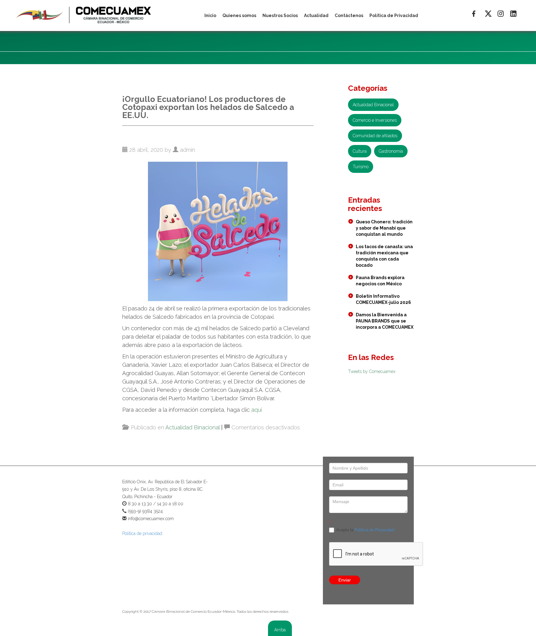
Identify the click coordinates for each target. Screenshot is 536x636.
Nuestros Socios (280, 15)
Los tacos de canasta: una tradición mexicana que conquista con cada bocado (384, 256)
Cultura (360, 151)
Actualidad (316, 15)
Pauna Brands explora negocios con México (380, 280)
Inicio (210, 15)
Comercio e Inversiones (375, 120)
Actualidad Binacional (192, 427)
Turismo (360, 166)
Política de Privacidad (374, 530)
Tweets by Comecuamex (371, 371)
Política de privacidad (142, 533)
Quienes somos (239, 15)
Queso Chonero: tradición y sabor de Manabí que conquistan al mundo (384, 228)
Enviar (344, 579)
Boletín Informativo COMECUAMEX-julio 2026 (383, 299)
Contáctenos (349, 15)
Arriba (280, 629)
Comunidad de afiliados (375, 135)
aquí (256, 409)
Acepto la (364, 530)
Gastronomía (391, 151)
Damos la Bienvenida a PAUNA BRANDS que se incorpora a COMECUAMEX (384, 321)
